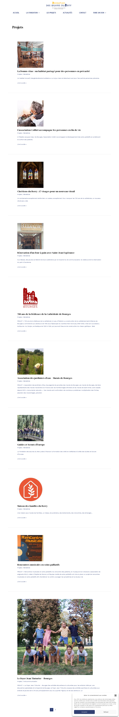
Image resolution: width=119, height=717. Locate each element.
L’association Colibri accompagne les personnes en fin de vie (49, 130)
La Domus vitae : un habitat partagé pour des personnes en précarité (53, 71)
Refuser (106, 712)
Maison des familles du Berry (32, 506)
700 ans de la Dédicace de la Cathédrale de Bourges (44, 314)
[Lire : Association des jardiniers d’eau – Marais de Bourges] (30, 361)
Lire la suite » (21, 83)
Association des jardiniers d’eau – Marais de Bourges (44, 378)
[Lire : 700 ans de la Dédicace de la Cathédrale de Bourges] (30, 297)
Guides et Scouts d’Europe (31, 444)
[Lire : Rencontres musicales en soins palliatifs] (30, 548)
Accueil (16, 13)
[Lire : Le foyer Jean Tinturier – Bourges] (55, 637)
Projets (19, 74)
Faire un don (98, 13)
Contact (82, 13)
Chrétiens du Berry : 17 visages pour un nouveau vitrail (46, 191)
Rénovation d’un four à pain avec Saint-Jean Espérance (45, 252)
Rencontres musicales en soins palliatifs (38, 564)
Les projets (51, 13)
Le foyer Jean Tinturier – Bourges (34, 678)
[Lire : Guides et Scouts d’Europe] (30, 428)
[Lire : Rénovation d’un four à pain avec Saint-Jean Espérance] (30, 236)
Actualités (67, 13)
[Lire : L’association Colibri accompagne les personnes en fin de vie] (30, 113)
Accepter (84, 712)
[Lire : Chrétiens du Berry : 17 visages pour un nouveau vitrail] (30, 174)
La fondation (32, 13)
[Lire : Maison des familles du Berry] (30, 489)
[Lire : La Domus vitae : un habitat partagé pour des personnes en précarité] (30, 54)
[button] (115, 695)
